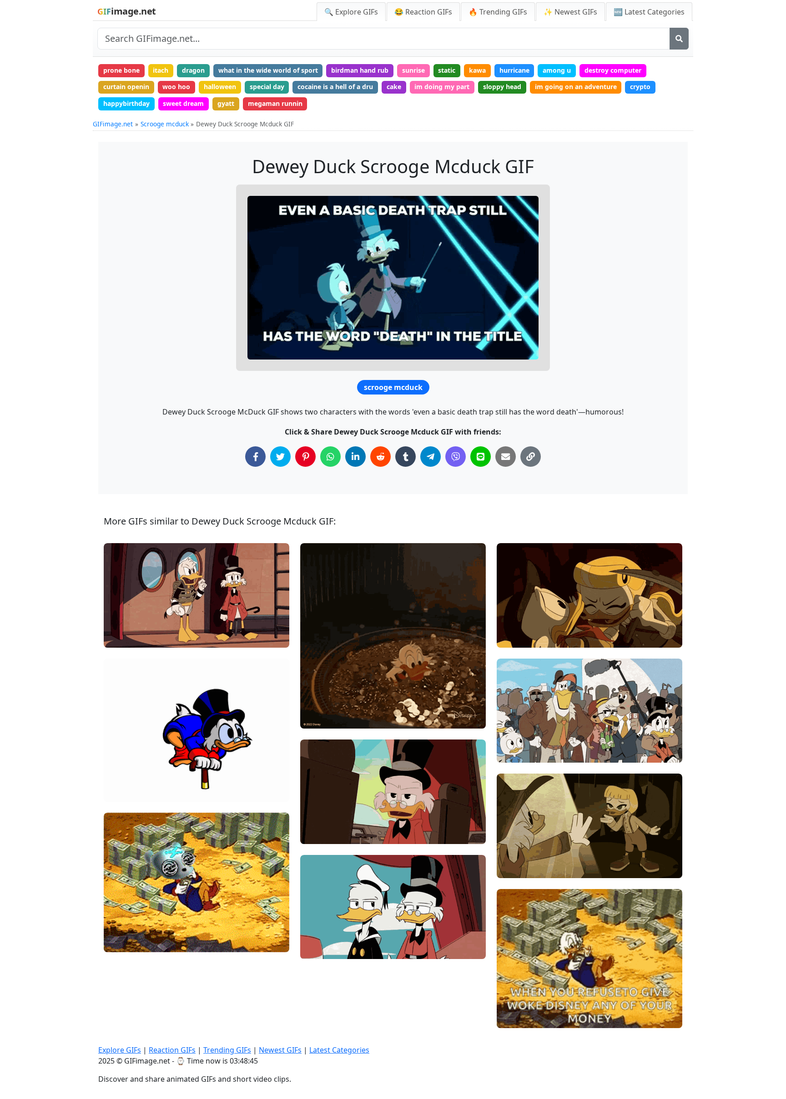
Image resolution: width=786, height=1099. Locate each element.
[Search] (679, 39)
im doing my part (441, 86)
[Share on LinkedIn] (355, 456)
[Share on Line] (480, 456)
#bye (512, 867)
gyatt (225, 103)
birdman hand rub (359, 70)
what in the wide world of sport (268, 70)
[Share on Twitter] (280, 456)
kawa (477, 70)
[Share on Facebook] (255, 456)
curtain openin (126, 86)
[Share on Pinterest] (305, 456)
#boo (512, 752)
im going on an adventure (576, 86)
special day (267, 86)
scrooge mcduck (393, 387)
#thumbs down (527, 736)
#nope (121, 636)
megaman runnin (275, 103)
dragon (193, 70)
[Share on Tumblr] (405, 456)
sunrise (413, 70)
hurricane (514, 70)
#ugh (315, 933)
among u (557, 70)
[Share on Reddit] (380, 456)
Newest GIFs (280, 1050)
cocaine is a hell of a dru (335, 86)
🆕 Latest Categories (649, 12)
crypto (640, 86)
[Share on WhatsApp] (330, 456)
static (446, 70)
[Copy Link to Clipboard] (530, 456)
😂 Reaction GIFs (423, 12)
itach (160, 70)
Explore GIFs (119, 1050)
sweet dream (183, 103)
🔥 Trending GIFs (498, 12)
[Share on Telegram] (430, 456)
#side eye (322, 948)
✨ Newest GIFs (570, 12)
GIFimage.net (113, 124)
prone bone (121, 70)
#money (517, 1017)
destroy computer (612, 70)
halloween (220, 86)
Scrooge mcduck (165, 124)
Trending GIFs (227, 1050)
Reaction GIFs (172, 1050)
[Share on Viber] (455, 456)
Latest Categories (339, 1050)
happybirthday (126, 103)
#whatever (324, 918)
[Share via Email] (505, 456)
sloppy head (502, 86)
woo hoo (176, 86)
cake (394, 86)
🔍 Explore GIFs (351, 12)
